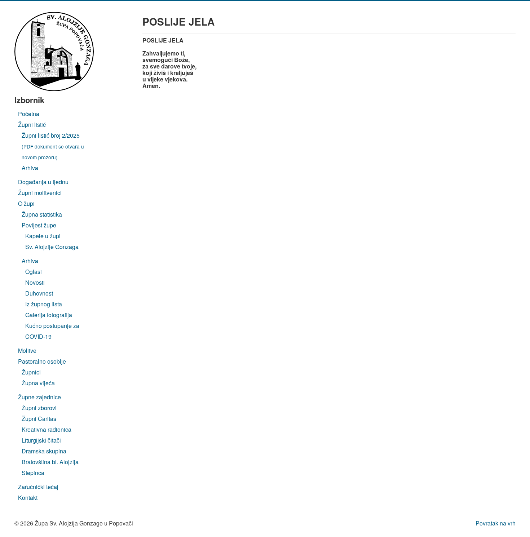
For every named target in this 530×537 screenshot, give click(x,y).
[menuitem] (28, 114)
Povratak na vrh (496, 523)
